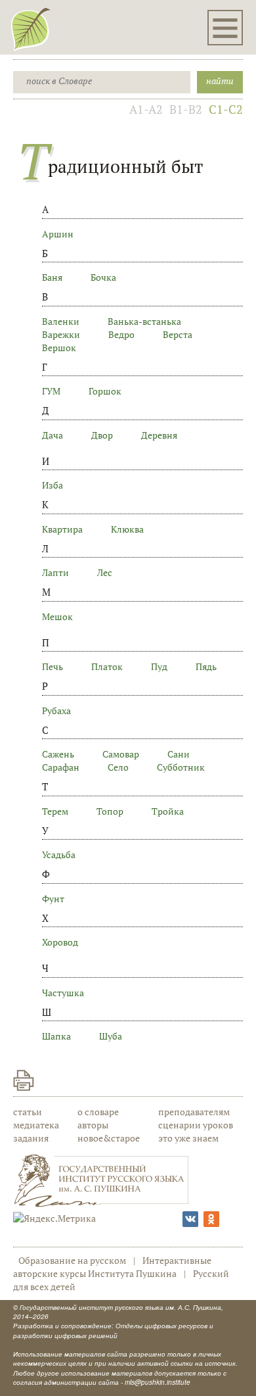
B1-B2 (185, 109)
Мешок (57, 616)
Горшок (105, 391)
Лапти (55, 572)
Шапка (56, 1036)
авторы (92, 1125)
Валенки (60, 321)
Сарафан (60, 767)
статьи (27, 1111)
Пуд (159, 666)
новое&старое (108, 1138)
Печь (52, 666)
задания (31, 1138)
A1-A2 (146, 109)
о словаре (98, 1111)
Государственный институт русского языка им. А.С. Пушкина (120, 1307)
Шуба (110, 1036)
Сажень (58, 754)
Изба (52, 485)
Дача (52, 435)
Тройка (168, 811)
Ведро (121, 334)
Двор (102, 435)
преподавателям (194, 1111)
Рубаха (56, 710)
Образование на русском (72, 1260)
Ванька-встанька (144, 321)
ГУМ (51, 391)
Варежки (61, 334)
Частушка (63, 992)
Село (118, 767)
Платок (107, 666)
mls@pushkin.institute (157, 1382)
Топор (109, 811)
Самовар (120, 754)
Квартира (62, 529)
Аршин (58, 234)
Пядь (206, 666)
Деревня (159, 435)
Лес (104, 572)
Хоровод (60, 942)
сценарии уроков (195, 1125)
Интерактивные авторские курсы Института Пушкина (112, 1267)
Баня (52, 277)
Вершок (59, 347)
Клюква (127, 529)
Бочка (103, 277)
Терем (55, 811)
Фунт (53, 898)
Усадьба (58, 854)
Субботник (181, 767)
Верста (177, 334)
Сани (178, 754)
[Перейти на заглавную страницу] (31, 29)
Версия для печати (23, 1080)
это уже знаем (188, 1138)
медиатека (36, 1125)
